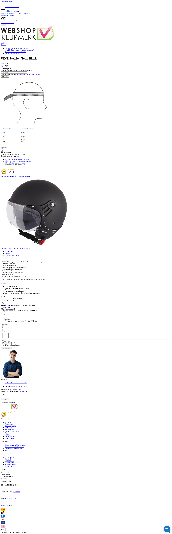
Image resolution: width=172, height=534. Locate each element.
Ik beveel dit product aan (12, 345)
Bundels (7, 253)
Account (3, 45)
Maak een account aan (12, 7)
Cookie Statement (10, 436)
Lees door (4, 283)
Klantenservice (9, 429)
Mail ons (16, 383)
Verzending (8, 422)
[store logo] (13, 12)
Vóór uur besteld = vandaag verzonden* (15, 13)
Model (3, 43)
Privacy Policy (9, 438)
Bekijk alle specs (6, 307)
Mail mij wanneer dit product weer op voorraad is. (16, 70)
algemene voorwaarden (22, 74)
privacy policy (36, 74)
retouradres (16, 492)
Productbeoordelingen (12, 255)
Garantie (7, 435)
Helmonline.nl (9, 457)
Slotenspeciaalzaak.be (12, 464)
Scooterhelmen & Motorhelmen (15, 445)
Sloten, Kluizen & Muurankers (14, 447)
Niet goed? (12, 53)
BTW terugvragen (10, 426)
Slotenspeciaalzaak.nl (11, 462)
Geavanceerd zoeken (7, 23)
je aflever (15, 52)
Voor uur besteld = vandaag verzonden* (19, 50)
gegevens (22, 391)
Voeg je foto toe (7, 341)
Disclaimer (8, 433)
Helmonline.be (9, 459)
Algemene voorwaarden (12, 431)
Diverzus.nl (8, 466)
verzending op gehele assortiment (17, 48)
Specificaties (9, 251)
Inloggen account (6, 505)
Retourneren (9, 424)
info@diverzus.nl (10, 498)
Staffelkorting (9, 427)
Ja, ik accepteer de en (22, 74)
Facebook (16, 386)
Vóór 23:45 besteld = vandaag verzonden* (18, 161)
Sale (6, 450)
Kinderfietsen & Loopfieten (13, 448)
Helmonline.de (9, 461)
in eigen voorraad (15, 163)
